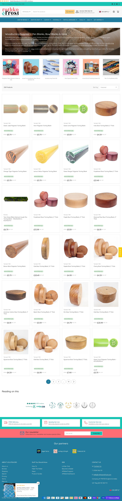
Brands (4, 469)
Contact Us (97, 466)
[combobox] (53, 12)
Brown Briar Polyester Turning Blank (14, 266)
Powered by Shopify (23, 498)
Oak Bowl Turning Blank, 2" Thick (43, 359)
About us (5, 466)
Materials (56, 20)
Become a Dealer (67, 469)
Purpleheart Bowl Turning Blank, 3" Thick (106, 171)
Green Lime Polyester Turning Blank (74, 125)
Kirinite (6, 215)
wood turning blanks (76, 43)
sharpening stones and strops (82, 45)
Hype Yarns (45, 451)
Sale (88, 20)
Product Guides (37, 474)
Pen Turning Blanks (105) (111, 78)
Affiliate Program (67, 471)
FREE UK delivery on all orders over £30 (20, 424)
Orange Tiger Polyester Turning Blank (15, 171)
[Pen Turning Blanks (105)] (111, 67)
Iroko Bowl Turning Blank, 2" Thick (104, 125)
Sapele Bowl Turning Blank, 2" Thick (74, 266)
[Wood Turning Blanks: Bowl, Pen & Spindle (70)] (31, 67)
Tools (81, 20)
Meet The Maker (37, 469)
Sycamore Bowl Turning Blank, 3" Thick (75, 359)
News (33, 471)
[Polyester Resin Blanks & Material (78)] (11, 67)
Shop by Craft (35, 20)
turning (25, 51)
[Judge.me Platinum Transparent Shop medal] (52, 405)
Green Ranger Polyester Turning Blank (75, 171)
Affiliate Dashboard (68, 474)
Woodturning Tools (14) (51, 78)
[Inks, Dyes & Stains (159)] (71, 67)
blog (32, 49)
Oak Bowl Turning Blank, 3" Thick (103, 312)
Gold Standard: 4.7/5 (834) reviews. (21, 1)
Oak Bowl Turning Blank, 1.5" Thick (44, 266)
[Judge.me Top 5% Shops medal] (84, 405)
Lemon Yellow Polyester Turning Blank (45, 171)
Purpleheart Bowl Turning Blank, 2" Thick (46, 217)
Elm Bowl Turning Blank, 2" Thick (73, 312)
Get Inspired (98, 20)
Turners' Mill (45, 45)
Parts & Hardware (69, 20)
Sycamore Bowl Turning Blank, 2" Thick (15, 359)
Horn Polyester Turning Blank (42, 125)
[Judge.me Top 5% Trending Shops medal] (92, 405)
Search (4, 474)
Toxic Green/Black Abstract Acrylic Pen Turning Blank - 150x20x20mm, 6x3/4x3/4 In (15, 218)
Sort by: (95, 87)
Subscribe (96, 433)
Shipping (5, 471)
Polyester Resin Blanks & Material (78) (11, 79)
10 (68, 382)
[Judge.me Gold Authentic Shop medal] (68, 405)
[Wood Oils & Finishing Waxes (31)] (91, 67)
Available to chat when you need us (99, 424)
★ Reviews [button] (120, 252)
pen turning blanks (41, 43)
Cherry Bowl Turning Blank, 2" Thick (104, 266)
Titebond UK (81, 451)
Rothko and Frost (12, 498)
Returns (4, 481)
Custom (46, 20)
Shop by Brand (22, 20)
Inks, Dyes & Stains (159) (71, 78)
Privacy (4, 476)
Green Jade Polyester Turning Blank (14, 125)
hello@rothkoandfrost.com (102, 475)
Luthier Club (66, 466)
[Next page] (74, 382)
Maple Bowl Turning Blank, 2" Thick (74, 217)
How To (34, 466)
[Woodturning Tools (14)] (51, 67)
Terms (4, 479)
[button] (38, 483)
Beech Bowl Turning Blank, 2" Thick (44, 312)
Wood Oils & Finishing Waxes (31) (91, 78)
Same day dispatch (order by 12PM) (59, 424)
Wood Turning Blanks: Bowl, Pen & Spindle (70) (31, 79)
